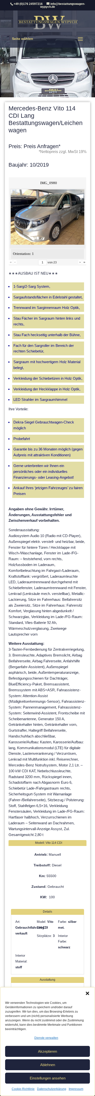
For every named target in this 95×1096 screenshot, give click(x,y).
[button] (87, 993)
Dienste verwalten (46, 1038)
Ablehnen (47, 1065)
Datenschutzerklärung (51, 1089)
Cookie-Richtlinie (23, 1089)
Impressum (76, 1089)
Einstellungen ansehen (48, 1078)
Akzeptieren (47, 1051)
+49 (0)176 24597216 (28, 4)
